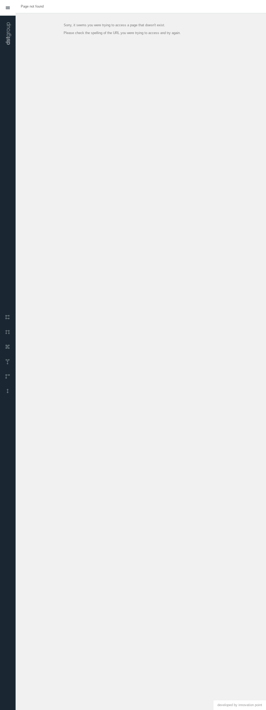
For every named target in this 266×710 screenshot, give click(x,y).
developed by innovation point (239, 705)
